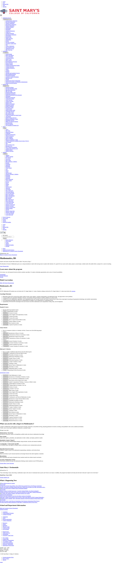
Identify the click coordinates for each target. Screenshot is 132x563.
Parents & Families (7, 222)
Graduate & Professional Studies (13, 65)
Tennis (7, 171)
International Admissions (11, 24)
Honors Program (9, 63)
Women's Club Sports (10, 204)
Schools (7, 79)
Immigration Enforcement (8, 545)
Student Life (5, 84)
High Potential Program (11, 74)
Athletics (5, 152)
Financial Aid (8, 37)
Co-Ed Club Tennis (10, 202)
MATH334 (5, 360)
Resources (5, 523)
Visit (4, 5)
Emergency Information (8, 544)
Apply (4, 1)
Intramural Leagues (10, 105)
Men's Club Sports (10, 194)
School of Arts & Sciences (11, 83)
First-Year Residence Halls (11, 88)
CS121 (4, 311)
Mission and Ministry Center (12, 119)
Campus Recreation (10, 98)
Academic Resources (10, 68)
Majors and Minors (10, 55)
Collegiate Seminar (10, 57)
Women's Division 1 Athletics (12, 174)
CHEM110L (6, 342)
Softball (7, 184)
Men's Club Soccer (10, 199)
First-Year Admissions (10, 22)
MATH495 (5, 366)
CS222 (4, 370)
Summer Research (4, 275)
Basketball (8, 166)
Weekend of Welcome (10, 97)
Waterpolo (8, 165)
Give (4, 3)
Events (4, 219)
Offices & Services (10, 136)
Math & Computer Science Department (8, 254)
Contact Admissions (10, 46)
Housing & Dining (10, 87)
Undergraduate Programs (8, 513)
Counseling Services (10, 111)
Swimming (8, 164)
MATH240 (5, 353)
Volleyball (8, 188)
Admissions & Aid (7, 17)
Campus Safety (9, 108)
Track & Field (9, 173)
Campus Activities (9, 101)
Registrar (7, 71)
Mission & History (10, 132)
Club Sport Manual (10, 192)
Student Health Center (10, 110)
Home (4, 248)
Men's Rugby (8, 198)
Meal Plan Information (10, 90)
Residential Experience (10, 93)
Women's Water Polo (10, 211)
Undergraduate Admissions (11, 20)
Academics (5, 51)
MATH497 (5, 368)
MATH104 (5, 376)
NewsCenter (8, 241)
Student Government (10, 103)
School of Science (4, 509)
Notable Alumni (9, 149)
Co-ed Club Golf (9, 203)
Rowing (7, 182)
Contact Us (8, 32)
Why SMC (8, 130)
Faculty (1, 277)
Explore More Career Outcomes (7, 463)
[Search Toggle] (3, 232)
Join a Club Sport (9, 190)
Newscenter (5, 218)
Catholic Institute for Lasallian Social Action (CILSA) (17, 141)
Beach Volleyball (9, 179)
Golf (6, 169)
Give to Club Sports (10, 193)
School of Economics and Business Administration (16, 82)
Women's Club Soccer (10, 207)
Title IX (4, 560)
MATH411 (5, 321)
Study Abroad (9, 60)
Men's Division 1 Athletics (11, 161)
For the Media (6, 529)
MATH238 (5, 316)
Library (7, 69)
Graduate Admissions (10, 31)
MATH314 (5, 356)
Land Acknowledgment (8, 542)
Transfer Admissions (10, 23)
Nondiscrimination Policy (8, 557)
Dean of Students (9, 124)
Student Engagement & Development (14, 95)
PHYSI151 (5, 333)
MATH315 (5, 358)
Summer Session (9, 64)
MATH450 (5, 323)
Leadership (8, 133)
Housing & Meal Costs (10, 92)
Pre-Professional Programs (11, 61)
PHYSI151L (6, 334)
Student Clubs (9, 102)
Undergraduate (9, 54)
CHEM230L (6, 346)
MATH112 (5, 382)
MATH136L (6, 385)
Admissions (5, 516)
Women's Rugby (9, 208)
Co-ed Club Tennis (10, 213)
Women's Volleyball (10, 212)
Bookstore (5, 525)
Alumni (4, 221)
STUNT (7, 209)
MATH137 (5, 313)
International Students (10, 75)
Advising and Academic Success (13, 73)
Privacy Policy (6, 558)
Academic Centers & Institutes (12, 76)
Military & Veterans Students (12, 121)
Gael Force (8, 159)
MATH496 (5, 324)
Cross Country (9, 168)
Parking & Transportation (8, 540)
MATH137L (6, 388)
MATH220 (5, 314)
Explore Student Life (4, 477)
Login (1, 562)
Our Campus (8, 142)
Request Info (5, 4)
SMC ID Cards (9, 91)
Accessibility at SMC (7, 541)
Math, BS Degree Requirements (7, 283)
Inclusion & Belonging (10, 134)
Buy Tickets (8, 157)
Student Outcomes (9, 151)
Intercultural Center (10, 114)
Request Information (7, 519)
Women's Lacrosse (10, 206)
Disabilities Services (10, 120)
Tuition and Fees (9, 38)
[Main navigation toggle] (1, 15)
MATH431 (5, 363)
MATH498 (5, 420)
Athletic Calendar (9, 156)
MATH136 (5, 383)
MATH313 (5, 355)
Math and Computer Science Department (9, 508)
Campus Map (6, 539)
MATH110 (5, 378)
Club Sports (8, 189)
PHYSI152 (5, 336)
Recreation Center (9, 107)
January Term (8, 59)
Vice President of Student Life (12, 125)
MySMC (5, 6)
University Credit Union (11, 43)
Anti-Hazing (8, 116)
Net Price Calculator (10, 42)
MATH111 (5, 380)
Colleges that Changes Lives (12, 148)
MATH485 (5, 365)
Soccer (7, 170)
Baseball (7, 163)
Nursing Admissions (10, 25)
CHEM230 (5, 344)
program (73, 291)
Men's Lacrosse (9, 197)
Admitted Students (10, 27)
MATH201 (5, 390)
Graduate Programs (10, 33)
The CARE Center (10, 112)
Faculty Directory (6, 217)
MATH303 (5, 319)
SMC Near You (9, 50)
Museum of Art (9, 78)
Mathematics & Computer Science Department (13, 251)
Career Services (9, 100)
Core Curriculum (9, 56)
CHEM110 (5, 341)
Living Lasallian (9, 137)
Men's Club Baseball (10, 195)
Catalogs (7, 70)
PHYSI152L (6, 338)
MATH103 (5, 375)
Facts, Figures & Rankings (11, 147)
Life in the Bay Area (10, 47)
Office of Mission (9, 138)
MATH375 (5, 361)
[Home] (19, 13)
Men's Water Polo (9, 200)
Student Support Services (11, 117)
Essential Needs (9, 122)
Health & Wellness (10, 106)
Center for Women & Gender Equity (13, 115)
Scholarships (8, 28)
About (4, 126)
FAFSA (7, 41)
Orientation (8, 29)
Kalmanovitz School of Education (13, 80)
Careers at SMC (6, 528)
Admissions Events (10, 48)
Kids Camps (8, 160)
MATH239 (5, 318)
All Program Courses (4, 372)
